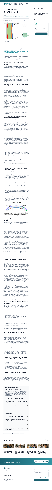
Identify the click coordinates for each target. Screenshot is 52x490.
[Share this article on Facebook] (26, 20)
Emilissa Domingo (6, 16)
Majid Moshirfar (18, 16)
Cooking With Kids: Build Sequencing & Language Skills (19, 452)
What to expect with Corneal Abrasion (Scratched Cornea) (11, 50)
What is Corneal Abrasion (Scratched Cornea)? (10, 42)
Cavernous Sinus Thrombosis (38, 19)
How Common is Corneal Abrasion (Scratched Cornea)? (14, 398)
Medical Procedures (21, 4)
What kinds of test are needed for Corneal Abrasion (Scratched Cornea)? (14, 413)
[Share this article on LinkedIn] (28, 20)
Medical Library (15, 4)
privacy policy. (44, 477)
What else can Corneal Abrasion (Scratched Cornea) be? (11, 49)
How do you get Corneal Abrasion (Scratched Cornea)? (14, 405)
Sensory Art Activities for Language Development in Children (32, 452)
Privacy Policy (5, 484)
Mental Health (27, 4)
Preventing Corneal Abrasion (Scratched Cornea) (10, 52)
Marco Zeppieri (25, 16)
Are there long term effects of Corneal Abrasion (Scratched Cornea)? (15, 424)
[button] (45, 440)
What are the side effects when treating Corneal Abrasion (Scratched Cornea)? (15, 420)
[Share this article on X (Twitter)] (24, 20)
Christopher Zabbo (12, 16)
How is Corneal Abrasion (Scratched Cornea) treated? (14, 416)
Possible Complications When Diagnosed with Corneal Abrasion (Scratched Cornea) (15, 51)
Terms (10, 484)
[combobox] (44, 4)
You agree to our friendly (41, 477)
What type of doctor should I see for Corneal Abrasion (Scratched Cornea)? (14, 429)
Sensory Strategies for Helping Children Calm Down (7, 452)
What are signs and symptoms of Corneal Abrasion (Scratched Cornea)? (16, 402)
